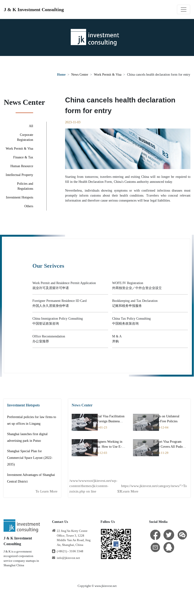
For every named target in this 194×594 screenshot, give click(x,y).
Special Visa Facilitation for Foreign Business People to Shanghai (108, 421)
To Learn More (46, 491)
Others (28, 206)
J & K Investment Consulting (34, 9)
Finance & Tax (23, 157)
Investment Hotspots (19, 197)
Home (61, 74)
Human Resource (21, 166)
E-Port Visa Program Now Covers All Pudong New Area (169, 446)
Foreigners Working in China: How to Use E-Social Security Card (107, 446)
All (31, 126)
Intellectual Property (19, 175)
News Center (79, 74)
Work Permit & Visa (107, 74)
